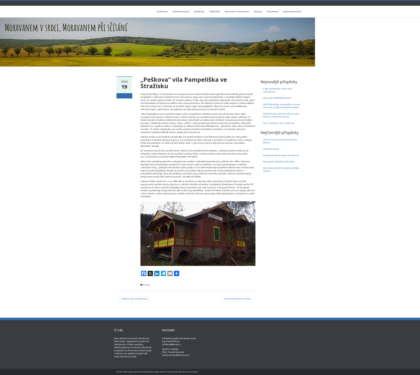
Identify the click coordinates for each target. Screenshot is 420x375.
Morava (258, 11)
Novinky (146, 284)
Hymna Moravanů (292, 11)
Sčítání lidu (214, 11)
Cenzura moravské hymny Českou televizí (280, 141)
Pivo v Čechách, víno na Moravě (278, 123)
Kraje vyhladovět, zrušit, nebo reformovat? (277, 90)
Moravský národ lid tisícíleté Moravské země (144, 371)
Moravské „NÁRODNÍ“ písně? (277, 97)
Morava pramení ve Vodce (238, 298)
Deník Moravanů (181, 11)
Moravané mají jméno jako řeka (278, 161)
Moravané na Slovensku (237, 11)
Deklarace (199, 11)
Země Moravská (271, 148)
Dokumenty (272, 11)
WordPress (183, 371)
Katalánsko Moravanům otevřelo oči (281, 155)
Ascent (194, 371)
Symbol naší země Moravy (133, 298)
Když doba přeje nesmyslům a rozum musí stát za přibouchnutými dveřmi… (281, 106)
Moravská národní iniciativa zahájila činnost (281, 169)
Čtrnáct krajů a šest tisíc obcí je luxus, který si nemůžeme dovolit (281, 115)
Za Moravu (162, 11)
